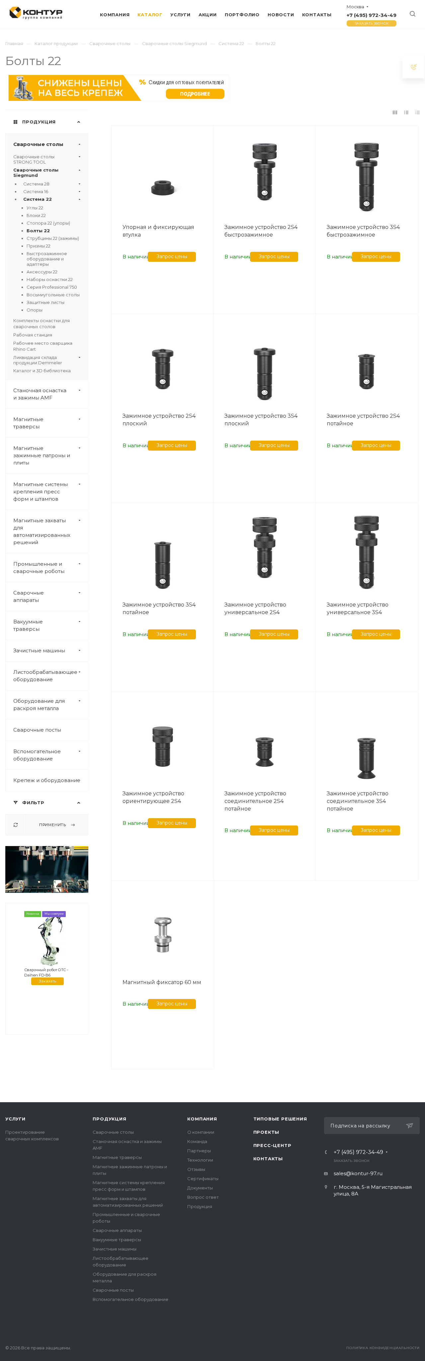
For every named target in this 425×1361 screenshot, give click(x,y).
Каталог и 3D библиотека (42, 370)
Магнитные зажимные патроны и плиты (41, 455)
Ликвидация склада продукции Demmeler (37, 360)
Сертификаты (202, 1178)
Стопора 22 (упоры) (48, 223)
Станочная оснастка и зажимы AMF (39, 394)
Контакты (268, 1158)
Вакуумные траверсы (28, 625)
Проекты (266, 1132)
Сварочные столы (38, 144)
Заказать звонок (371, 23)
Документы (200, 1187)
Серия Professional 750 (52, 287)
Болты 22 (38, 230)
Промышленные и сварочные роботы (38, 567)
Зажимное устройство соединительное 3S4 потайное (357, 801)
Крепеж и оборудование (46, 780)
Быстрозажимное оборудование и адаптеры (47, 259)
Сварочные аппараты (28, 596)
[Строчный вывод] (406, 112)
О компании (200, 1132)
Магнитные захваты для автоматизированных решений (41, 531)
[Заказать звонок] (413, 66)
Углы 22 (35, 207)
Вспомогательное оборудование (37, 755)
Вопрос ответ (203, 1197)
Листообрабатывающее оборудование (45, 675)
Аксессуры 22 (42, 271)
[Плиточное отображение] (395, 112)
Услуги (15, 1118)
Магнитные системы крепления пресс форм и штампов (40, 491)
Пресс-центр (272, 1145)
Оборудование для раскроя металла (39, 704)
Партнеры (199, 1150)
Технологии (200, 1160)
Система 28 (36, 183)
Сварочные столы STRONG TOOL (33, 159)
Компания (202, 1118)
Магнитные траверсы (28, 423)
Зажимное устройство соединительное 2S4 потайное (255, 801)
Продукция (109, 1118)
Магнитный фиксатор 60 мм (162, 982)
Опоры (34, 310)
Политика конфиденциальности (383, 1348)
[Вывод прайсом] (418, 112)
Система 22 (37, 199)
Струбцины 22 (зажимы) (53, 238)
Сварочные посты (37, 730)
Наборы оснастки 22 (50, 279)
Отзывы (196, 1169)
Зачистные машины (39, 650)
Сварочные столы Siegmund (35, 172)
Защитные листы (45, 302)
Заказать (47, 981)
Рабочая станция (32, 334)
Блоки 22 (36, 215)
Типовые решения (280, 1118)
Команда (197, 1141)
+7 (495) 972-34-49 (371, 15)
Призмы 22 (38, 246)
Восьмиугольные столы (53, 294)
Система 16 (35, 191)
